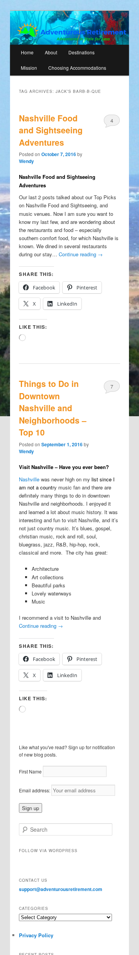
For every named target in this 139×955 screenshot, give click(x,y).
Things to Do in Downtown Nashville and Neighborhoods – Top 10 (52, 408)
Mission (29, 67)
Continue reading (81, 254)
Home (27, 52)
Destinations (81, 52)
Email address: (35, 790)
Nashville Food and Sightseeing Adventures (51, 130)
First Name (30, 771)
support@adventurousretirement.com (60, 889)
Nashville (30, 479)
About (51, 52)
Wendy (26, 161)
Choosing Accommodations (77, 67)
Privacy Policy (36, 935)
